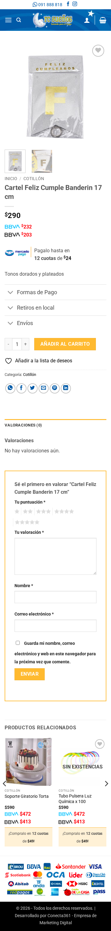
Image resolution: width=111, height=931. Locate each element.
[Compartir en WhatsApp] (10, 388)
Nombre (23, 585)
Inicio (11, 178)
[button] (8, 19)
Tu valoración (29, 532)
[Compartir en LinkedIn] (66, 388)
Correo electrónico (34, 614)
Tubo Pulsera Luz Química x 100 (75, 798)
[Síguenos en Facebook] (68, 4)
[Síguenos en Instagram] (74, 4)
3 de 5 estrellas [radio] (42, 512)
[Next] (96, 94)
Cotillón (33, 178)
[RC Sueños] (52, 20)
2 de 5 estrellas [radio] (27, 512)
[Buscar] (18, 20)
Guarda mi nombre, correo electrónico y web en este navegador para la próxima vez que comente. (55, 653)
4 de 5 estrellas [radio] (63, 512)
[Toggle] (11, 292)
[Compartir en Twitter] (32, 388)
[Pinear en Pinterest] (55, 388)
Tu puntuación (29, 502)
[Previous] (14, 94)
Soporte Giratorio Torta (27, 796)
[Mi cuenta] (87, 20)
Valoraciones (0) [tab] (23, 425)
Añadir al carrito (65, 344)
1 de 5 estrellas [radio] (16, 512)
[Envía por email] (44, 388)
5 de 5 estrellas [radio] (26, 522)
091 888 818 (49, 4)
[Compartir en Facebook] (21, 388)
